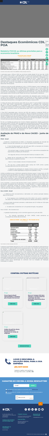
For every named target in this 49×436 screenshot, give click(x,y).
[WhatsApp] (46, 52)
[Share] (46, 64)
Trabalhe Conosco (22, 414)
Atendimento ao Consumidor (6, 427)
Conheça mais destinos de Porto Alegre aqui (8, 420)
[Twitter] (46, 55)
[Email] (46, 61)
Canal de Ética (21, 419)
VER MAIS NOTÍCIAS (24, 346)
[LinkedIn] (46, 58)
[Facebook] (46, 49)
